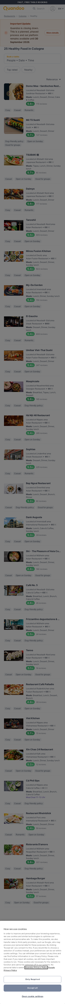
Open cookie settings (32, 996)
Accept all (32, 988)
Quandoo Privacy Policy (36, 967)
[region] (32, 962)
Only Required (32, 979)
